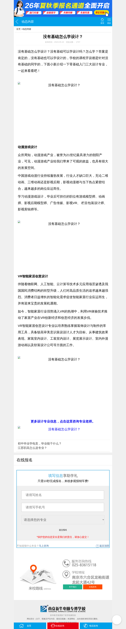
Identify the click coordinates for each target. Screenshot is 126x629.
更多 (109, 23)
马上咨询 (44, 545)
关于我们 (72, 587)
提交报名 (63, 530)
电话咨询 (93, 626)
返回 (17, 21)
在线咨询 (92, 587)
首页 (102, 23)
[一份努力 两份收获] (63, 8)
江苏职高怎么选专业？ (32, 447)
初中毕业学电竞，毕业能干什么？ (40, 443)
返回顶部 (104, 545)
